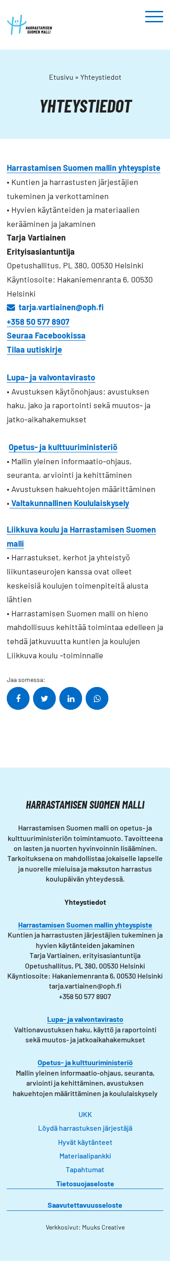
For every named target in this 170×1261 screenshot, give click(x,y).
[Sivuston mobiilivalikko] (154, 17)
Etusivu (61, 76)
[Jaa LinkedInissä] (70, 698)
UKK (85, 1114)
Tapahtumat (85, 1169)
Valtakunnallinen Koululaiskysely (69, 503)
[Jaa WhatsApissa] (97, 698)
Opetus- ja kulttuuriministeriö (85, 1062)
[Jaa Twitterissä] (44, 698)
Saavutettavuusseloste (85, 1204)
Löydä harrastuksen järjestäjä (85, 1127)
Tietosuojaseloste (85, 1183)
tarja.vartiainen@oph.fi (61, 307)
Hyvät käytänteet (85, 1142)
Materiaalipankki (85, 1155)
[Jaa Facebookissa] (18, 698)
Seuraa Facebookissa (46, 335)
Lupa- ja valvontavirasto (85, 1019)
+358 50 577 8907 (38, 322)
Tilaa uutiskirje (34, 349)
